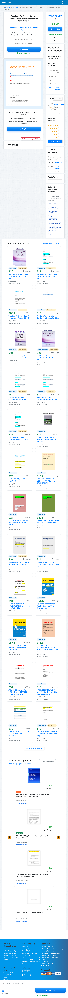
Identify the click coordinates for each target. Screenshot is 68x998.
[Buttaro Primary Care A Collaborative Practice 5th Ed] (19, 380)
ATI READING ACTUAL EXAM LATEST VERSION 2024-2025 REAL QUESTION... (47, 692)
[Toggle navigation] (63, 2)
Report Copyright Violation (31, 139)
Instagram (27, 971)
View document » (21, 803)
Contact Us (26, 955)
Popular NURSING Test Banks (50, 957)
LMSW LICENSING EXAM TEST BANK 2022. (31, 912)
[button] (9, 837)
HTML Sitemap (28, 959)
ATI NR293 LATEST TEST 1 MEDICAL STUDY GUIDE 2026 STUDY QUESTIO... (47, 481)
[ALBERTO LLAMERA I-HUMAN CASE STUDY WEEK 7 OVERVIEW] (19, 714)
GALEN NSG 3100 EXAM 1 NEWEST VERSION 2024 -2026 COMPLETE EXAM (19, 606)
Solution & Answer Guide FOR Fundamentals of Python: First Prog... (47, 734)
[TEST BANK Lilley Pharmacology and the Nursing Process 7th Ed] (34, 816)
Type (49, 87)
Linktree (26, 973)
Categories (44, 961)
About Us (25, 947)
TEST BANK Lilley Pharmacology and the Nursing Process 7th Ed (32, 837)
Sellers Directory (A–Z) (48, 964)
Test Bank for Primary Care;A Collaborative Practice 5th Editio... (18, 276)
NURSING (7, 7)
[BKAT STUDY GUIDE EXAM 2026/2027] (19, 461)
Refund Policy (26, 951)
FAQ (6, 979)
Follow (58, 99)
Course (50, 163)
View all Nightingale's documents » (20, 764)
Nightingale (59, 104)
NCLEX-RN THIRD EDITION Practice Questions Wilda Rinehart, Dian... (46, 606)
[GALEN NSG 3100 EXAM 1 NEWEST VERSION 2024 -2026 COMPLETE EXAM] (19, 586)
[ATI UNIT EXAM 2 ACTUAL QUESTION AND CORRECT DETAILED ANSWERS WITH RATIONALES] (19, 672)
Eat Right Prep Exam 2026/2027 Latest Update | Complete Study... (19, 564)
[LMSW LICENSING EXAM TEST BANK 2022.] (34, 896)
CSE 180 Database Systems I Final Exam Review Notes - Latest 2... (18, 523)
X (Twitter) (27, 975)
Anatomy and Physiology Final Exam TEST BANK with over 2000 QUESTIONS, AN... (32, 795)
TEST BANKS (15, 7)
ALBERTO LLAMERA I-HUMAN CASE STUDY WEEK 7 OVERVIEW (18, 734)
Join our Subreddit (47, 947)
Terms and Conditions (29, 953)
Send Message (55, 141)
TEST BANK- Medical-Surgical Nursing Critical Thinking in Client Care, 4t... (32, 875)
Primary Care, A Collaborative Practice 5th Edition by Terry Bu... (47, 276)
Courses (43, 959)
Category (51, 166)
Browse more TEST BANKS (34, 748)
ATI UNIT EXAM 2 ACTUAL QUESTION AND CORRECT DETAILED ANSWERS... (17, 692)
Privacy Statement (28, 949)
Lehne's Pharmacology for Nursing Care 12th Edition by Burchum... (46, 439)
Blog (23, 957)
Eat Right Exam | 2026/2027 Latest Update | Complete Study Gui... (48, 564)
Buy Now (25, 49)
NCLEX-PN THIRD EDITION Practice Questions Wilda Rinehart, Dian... (17, 648)
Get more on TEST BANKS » (51, 244)
